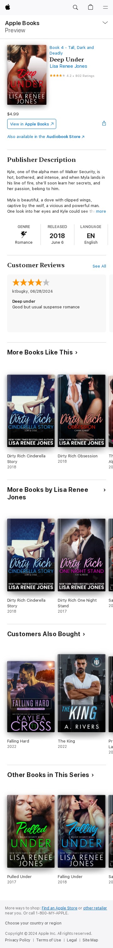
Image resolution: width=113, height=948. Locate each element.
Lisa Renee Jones (68, 66)
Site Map (90, 940)
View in (29, 124)
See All (99, 266)
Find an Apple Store (60, 908)
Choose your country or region (33, 923)
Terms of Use (48, 940)
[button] (75, 7)
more (101, 211)
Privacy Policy (17, 940)
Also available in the (44, 136)
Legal (72, 940)
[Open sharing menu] (104, 124)
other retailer (95, 908)
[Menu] (105, 7)
